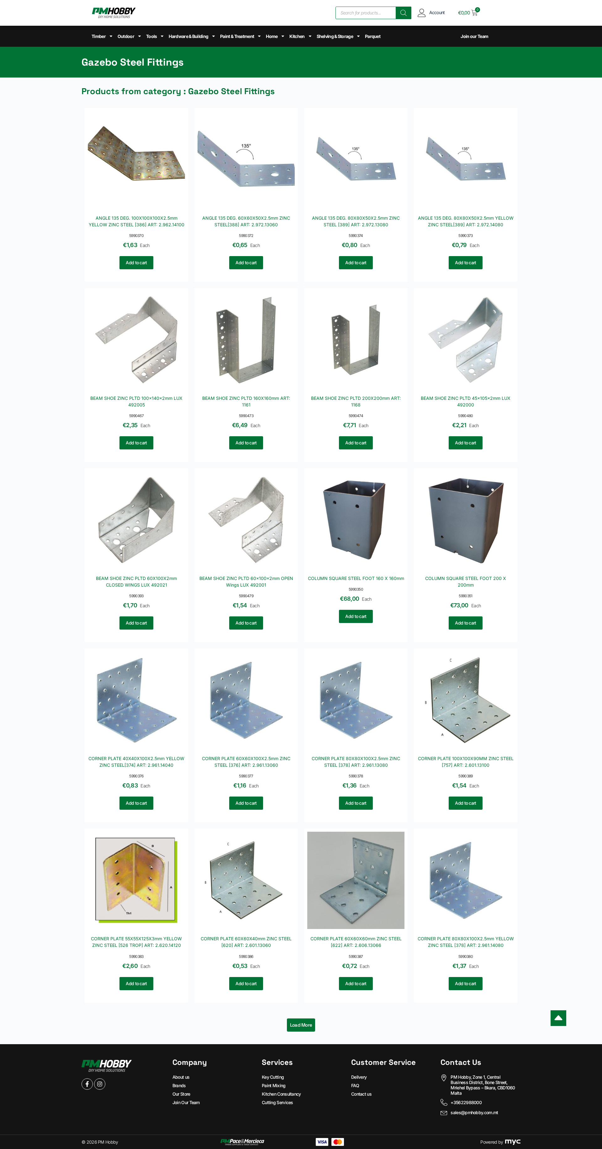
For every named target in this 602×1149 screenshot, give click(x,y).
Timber (99, 36)
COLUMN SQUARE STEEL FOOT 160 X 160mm (356, 578)
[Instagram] (99, 1084)
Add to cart (136, 262)
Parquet (372, 36)
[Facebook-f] (87, 1084)
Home (271, 36)
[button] (301, 1025)
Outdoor (126, 36)
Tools (151, 36)
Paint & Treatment (237, 36)
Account (437, 12)
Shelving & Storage (335, 36)
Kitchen (296, 36)
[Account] (422, 12)
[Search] (403, 13)
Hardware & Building (188, 36)
